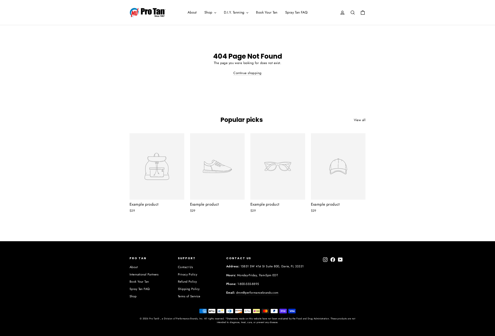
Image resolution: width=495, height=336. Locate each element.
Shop (208, 12)
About (192, 12)
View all (359, 120)
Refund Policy (187, 281)
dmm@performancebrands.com (257, 292)
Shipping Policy (189, 289)
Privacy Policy (187, 274)
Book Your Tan (266, 12)
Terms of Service (189, 296)
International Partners (144, 274)
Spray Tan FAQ (296, 12)
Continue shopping (247, 73)
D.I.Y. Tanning (234, 12)
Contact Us (185, 267)
